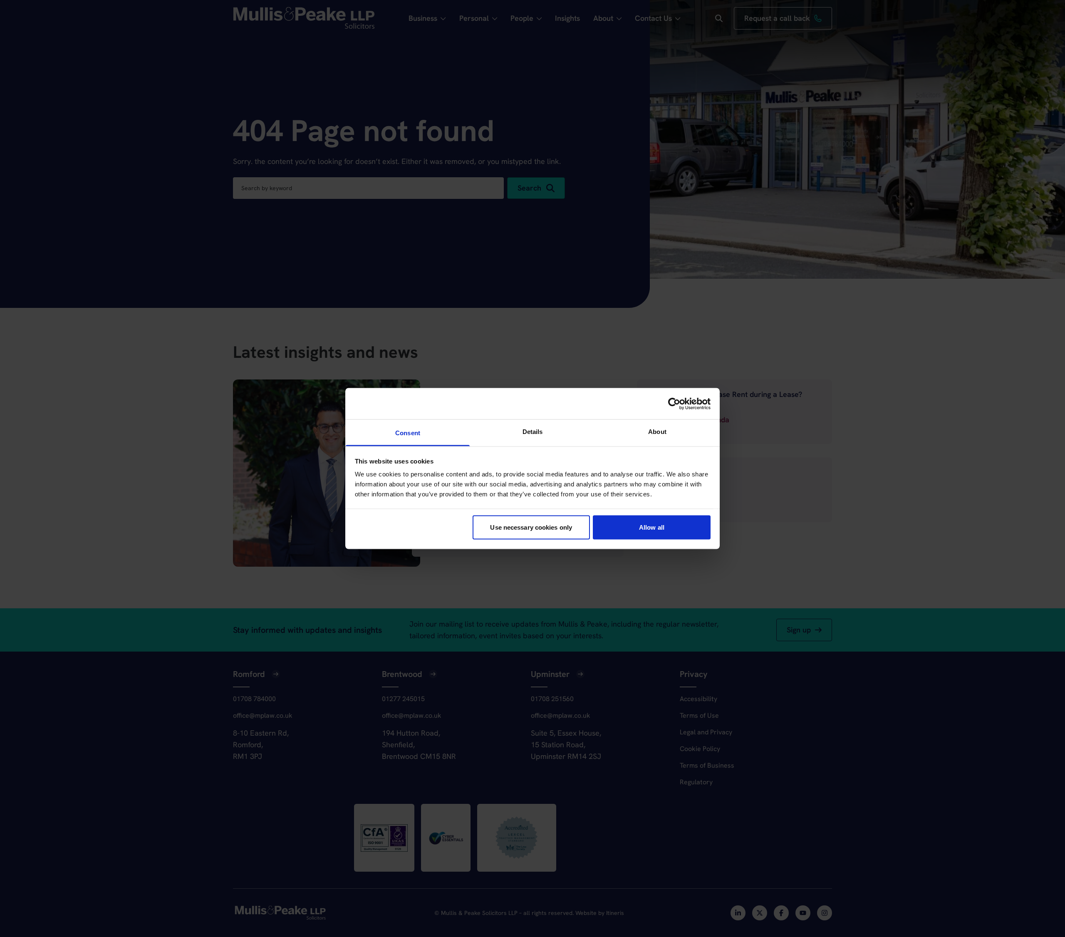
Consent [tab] (407, 432)
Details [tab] (533, 431)
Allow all (651, 526)
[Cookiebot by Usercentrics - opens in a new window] (674, 403)
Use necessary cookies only (531, 526)
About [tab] (657, 431)
